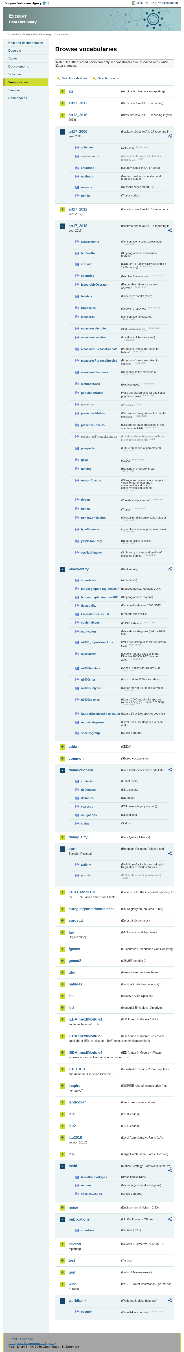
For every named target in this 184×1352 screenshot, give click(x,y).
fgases (74, 949)
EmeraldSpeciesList (95, 614)
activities (87, 147)
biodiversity (79, 569)
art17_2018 (78, 226)
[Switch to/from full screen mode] (153, 3)
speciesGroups (91, 1194)
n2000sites (88, 679)
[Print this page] (147, 3)
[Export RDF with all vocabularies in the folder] (170, 136)
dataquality (88, 605)
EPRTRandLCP (82, 892)
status (85, 823)
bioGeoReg (88, 253)
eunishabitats (90, 622)
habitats (86, 296)
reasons (86, 187)
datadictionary (81, 770)
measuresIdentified (94, 328)
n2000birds (88, 654)
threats (85, 499)
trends (85, 195)
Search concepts (108, 78)
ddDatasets (88, 789)
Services (14, 90)
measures (87, 316)
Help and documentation (25, 42)
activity (86, 864)
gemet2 (75, 961)
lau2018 (75, 1137)
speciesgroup (90, 733)
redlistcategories (92, 722)
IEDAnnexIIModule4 (85, 1053)
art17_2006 (78, 131)
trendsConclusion (93, 517)
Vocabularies (18, 82)
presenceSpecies (93, 425)
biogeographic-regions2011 (100, 597)
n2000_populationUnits (97, 642)
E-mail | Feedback (21, 1339)
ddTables (87, 798)
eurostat (76, 920)
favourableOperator (94, 284)
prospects (88, 448)
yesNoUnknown (92, 552)
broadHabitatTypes (94, 1177)
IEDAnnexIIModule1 (85, 1019)
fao (71, 932)
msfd (73, 1166)
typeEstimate (90, 529)
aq (71, 91)
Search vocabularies (74, 78)
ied (71, 1008)
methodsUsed (90, 384)
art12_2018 (78, 115)
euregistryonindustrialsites (91, 909)
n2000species (90, 699)
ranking (86, 468)
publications (79, 1219)
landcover (77, 1102)
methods (87, 176)
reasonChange (91, 480)
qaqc (84, 460)
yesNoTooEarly (91, 541)
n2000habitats (90, 668)
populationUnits (92, 392)
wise (72, 1284)
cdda (73, 747)
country (86, 1311)
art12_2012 (78, 103)
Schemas (15, 74)
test (72, 1260)
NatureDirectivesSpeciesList (100, 713)
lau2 (72, 1126)
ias (71, 996)
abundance (88, 580)
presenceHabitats (93, 413)
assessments (90, 241)
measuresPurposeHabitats (99, 349)
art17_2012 (78, 209)
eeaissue (87, 806)
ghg (72, 972)
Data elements (18, 66)
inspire (74, 1086)
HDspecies (88, 308)
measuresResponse (94, 372)
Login (139, 3)
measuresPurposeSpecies (99, 360)
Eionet (26, 34)
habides (75, 984)
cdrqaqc (86, 264)
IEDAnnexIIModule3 (85, 1036)
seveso (75, 1244)
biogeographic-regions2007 (100, 589)
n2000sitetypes (91, 688)
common (76, 758)
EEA (27, 3)
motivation (88, 631)
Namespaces (17, 98)
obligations (89, 815)
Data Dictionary (42, 34)
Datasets (14, 50)
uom (72, 1272)
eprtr (73, 849)
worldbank (78, 1301)
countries (87, 168)
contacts (87, 781)
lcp (71, 1154)
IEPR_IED (77, 1069)
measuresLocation (94, 337)
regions (86, 1185)
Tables (13, 58)
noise (73, 1207)
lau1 (72, 1114)
